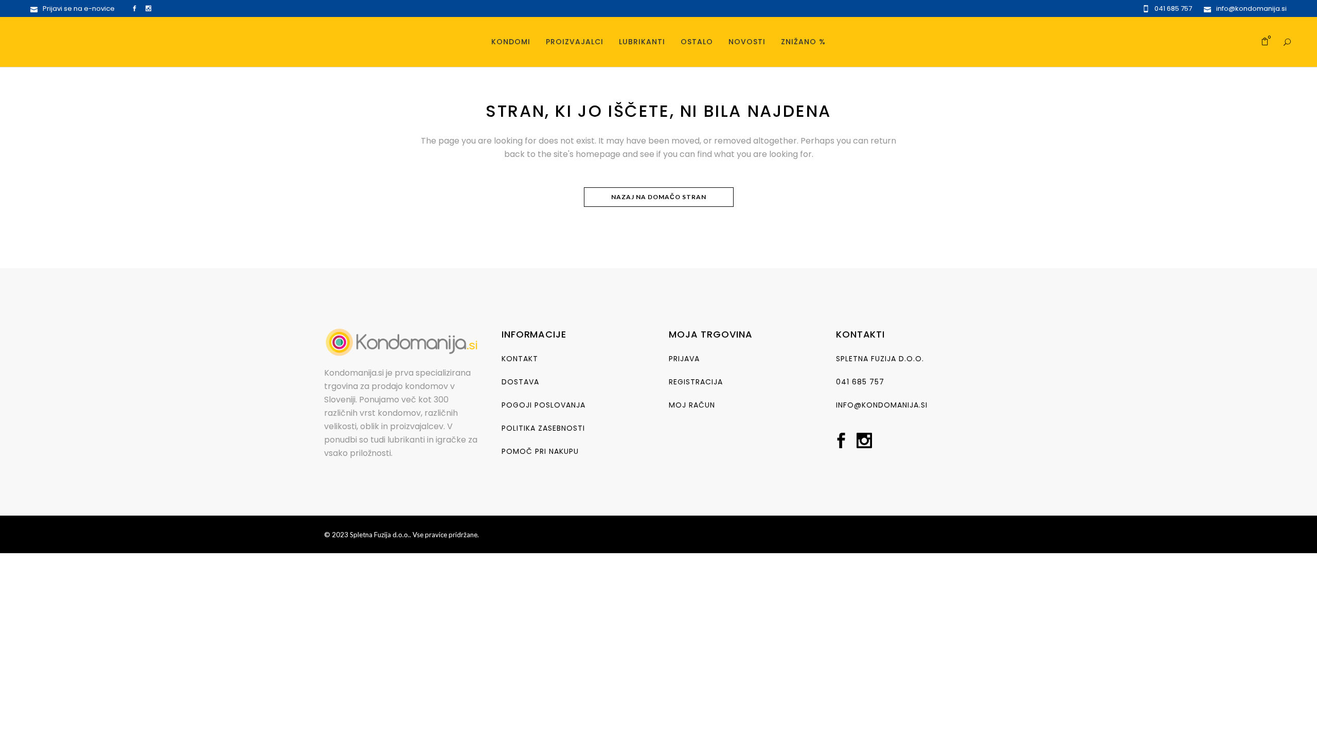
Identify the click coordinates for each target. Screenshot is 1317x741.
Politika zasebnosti (543, 428)
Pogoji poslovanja (543, 405)
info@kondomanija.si (882, 405)
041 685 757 (860, 382)
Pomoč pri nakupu (540, 451)
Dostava (520, 382)
